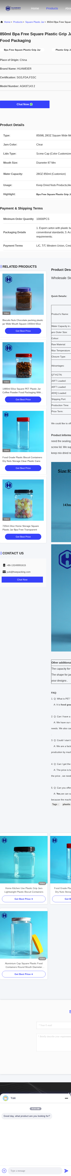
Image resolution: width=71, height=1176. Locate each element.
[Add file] (4, 1170)
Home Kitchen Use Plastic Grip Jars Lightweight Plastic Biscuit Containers (23, 890)
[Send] (66, 1170)
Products (52, 8)
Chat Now (23, 104)
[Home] (13, 8)
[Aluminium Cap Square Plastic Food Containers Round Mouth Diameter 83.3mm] (24, 935)
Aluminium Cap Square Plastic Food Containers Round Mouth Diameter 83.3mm (24, 965)
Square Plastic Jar (34, 22)
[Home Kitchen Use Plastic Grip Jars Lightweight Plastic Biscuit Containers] (24, 859)
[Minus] (66, 1098)
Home (35, 8)
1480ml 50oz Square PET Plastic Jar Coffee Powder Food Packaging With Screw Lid (21, 392)
